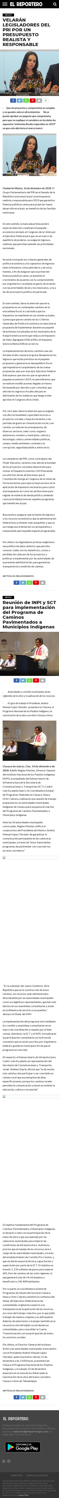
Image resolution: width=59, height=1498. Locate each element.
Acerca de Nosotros (37, 1475)
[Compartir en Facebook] (13, 99)
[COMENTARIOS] (45, 99)
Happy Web (24, 1495)
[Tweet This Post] (19, 99)
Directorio (17, 1475)
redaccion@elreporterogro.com (30, 1431)
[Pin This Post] (32, 99)
